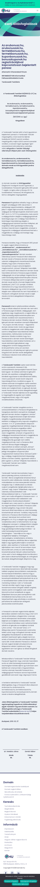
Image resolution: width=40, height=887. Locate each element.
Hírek (6, 837)
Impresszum (9, 829)
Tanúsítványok (10, 834)
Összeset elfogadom (11, 881)
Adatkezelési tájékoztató (20, 884)
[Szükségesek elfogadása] (38, 880)
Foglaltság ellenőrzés (12, 820)
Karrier (7, 850)
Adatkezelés (9, 831)
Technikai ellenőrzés (12, 806)
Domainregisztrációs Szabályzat (16, 786)
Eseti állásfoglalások (21, 24)
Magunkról (8, 848)
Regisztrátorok (10, 811)
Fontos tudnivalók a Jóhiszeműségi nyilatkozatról (17, 796)
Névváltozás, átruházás (13, 792)
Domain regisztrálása (12, 789)
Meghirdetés (9, 809)
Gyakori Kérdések (11, 814)
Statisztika (8, 842)
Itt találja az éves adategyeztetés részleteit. (20, 4)
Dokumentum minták (12, 817)
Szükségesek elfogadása (28, 881)
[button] (37, 10)
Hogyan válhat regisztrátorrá (15, 839)
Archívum (8, 845)
